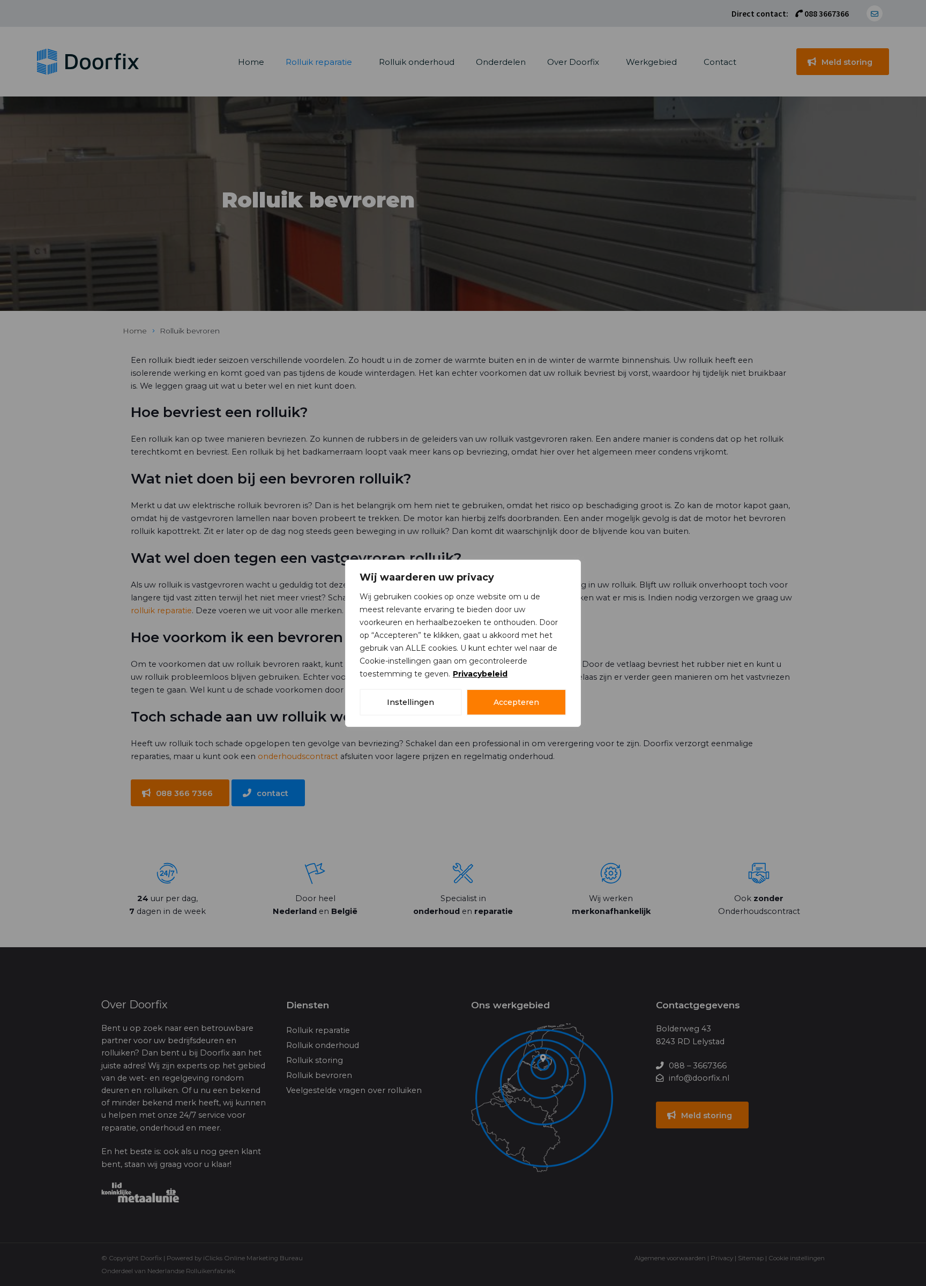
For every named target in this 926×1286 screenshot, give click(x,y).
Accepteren (516, 702)
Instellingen (410, 702)
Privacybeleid (480, 674)
